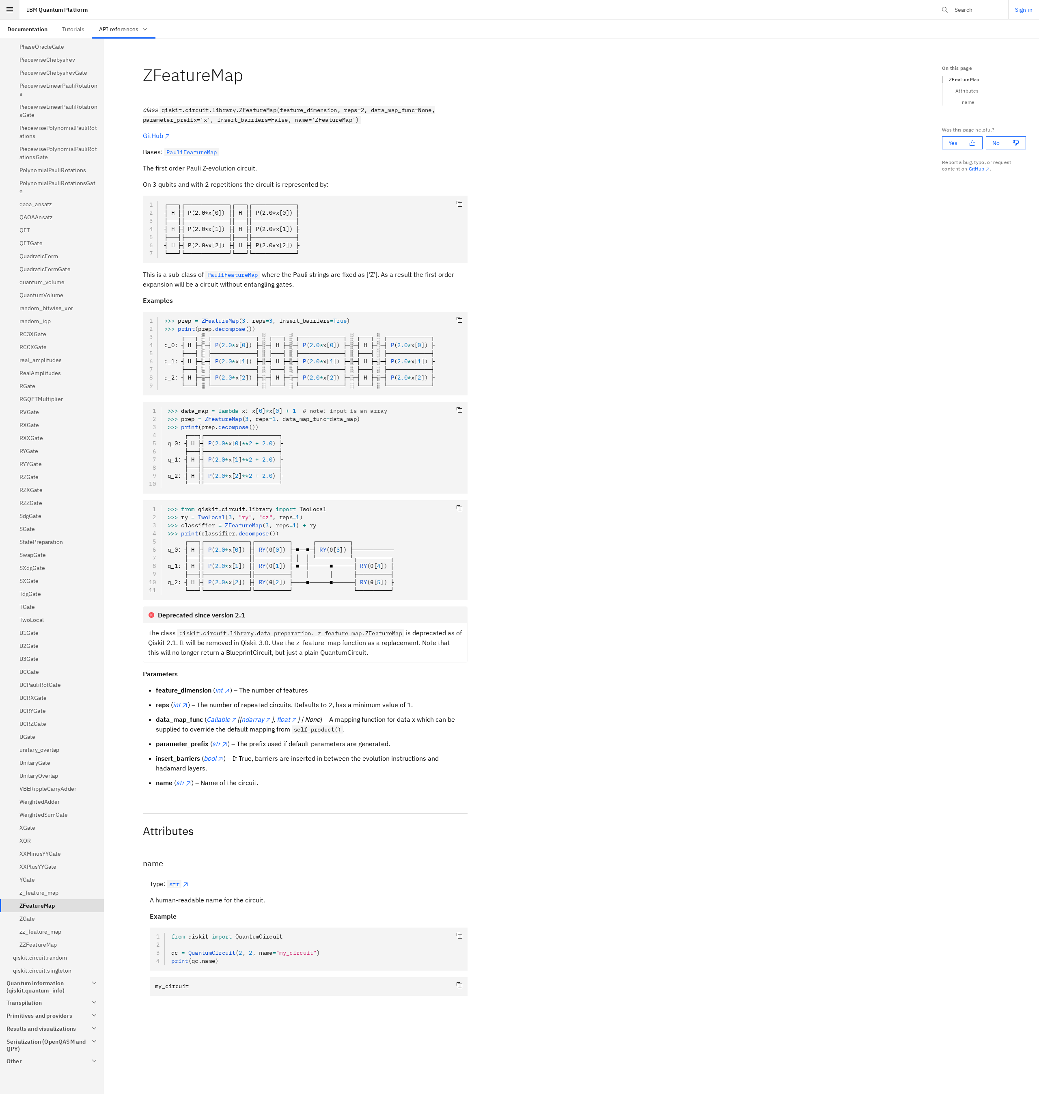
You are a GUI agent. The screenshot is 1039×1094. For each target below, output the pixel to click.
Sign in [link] (1024, 9)
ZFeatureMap (964, 79)
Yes (952, 143)
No (996, 143)
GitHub (153, 136)
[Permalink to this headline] (249, 75)
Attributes (967, 91)
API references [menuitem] (118, 29)
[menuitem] (27, 29)
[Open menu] (9, 9)
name (968, 102)
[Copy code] (459, 204)
